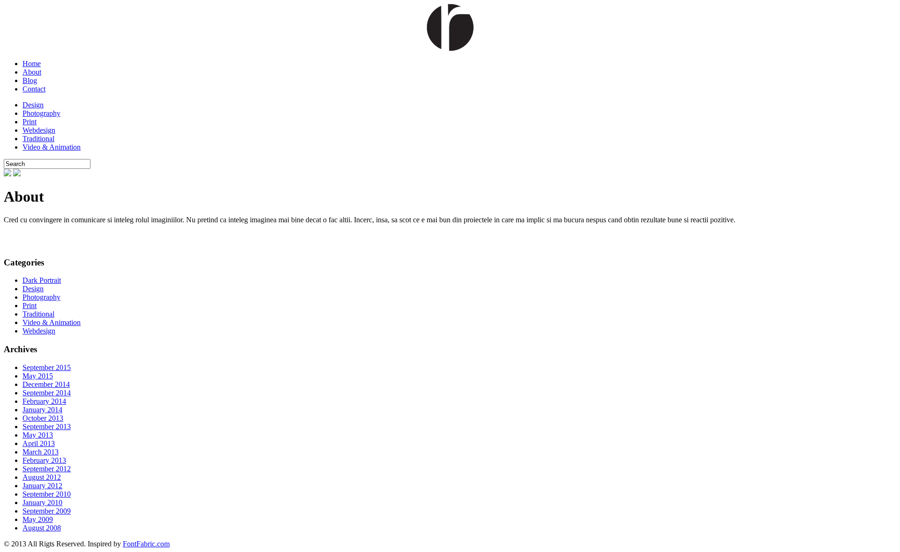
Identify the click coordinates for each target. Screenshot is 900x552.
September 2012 (46, 469)
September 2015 (46, 367)
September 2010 (46, 494)
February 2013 (44, 460)
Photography (41, 113)
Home (31, 64)
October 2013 (42, 418)
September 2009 (46, 511)
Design (33, 105)
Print (29, 122)
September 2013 (46, 427)
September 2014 (46, 393)
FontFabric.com (146, 544)
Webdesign (38, 130)
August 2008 (41, 528)
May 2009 (37, 519)
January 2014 (42, 410)
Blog (29, 80)
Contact (33, 89)
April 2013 (38, 443)
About (31, 72)
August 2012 (41, 477)
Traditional (38, 139)
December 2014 (46, 384)
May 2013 (37, 435)
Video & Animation (51, 147)
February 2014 (44, 401)
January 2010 (42, 503)
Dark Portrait (41, 280)
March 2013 (40, 452)
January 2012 (42, 486)
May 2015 (37, 376)
